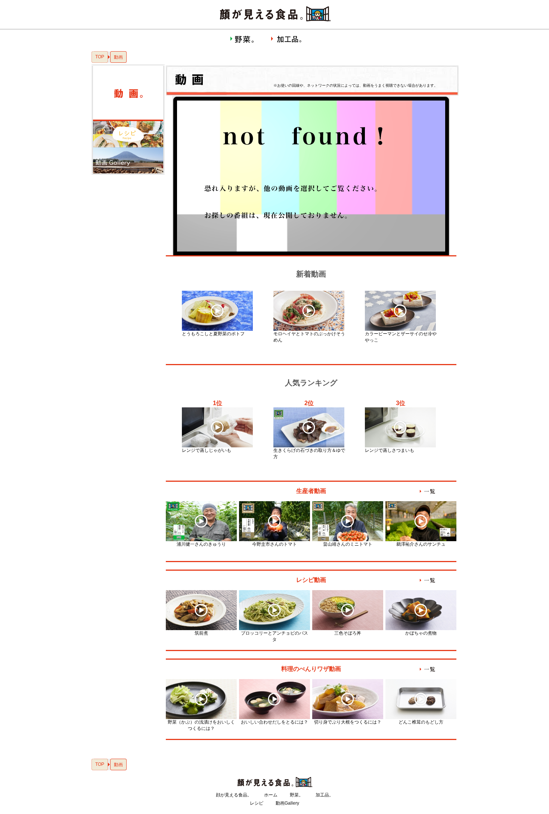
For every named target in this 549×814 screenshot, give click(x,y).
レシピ (256, 803)
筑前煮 (201, 633)
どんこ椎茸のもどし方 (420, 722)
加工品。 (325, 795)
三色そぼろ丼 (347, 633)
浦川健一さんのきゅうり (201, 544)
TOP (99, 56)
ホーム (270, 795)
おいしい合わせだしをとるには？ (274, 722)
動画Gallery (287, 803)
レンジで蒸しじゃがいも (206, 450)
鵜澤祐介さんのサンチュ (421, 544)
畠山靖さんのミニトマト (347, 544)
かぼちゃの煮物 (421, 633)
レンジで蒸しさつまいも (389, 450)
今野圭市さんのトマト (274, 544)
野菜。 (296, 795)
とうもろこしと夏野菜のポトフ (213, 333)
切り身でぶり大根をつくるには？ (347, 722)
